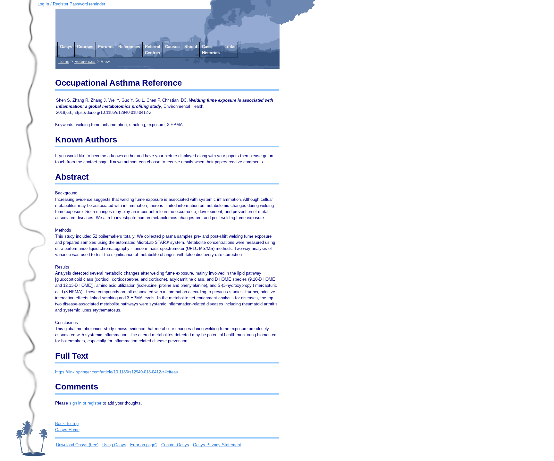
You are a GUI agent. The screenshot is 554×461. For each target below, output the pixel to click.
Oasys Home (67, 429)
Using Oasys (114, 444)
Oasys (66, 46)
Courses (85, 46)
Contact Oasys (175, 444)
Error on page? (143, 444)
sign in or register (85, 403)
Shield (190, 46)
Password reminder (87, 4)
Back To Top (67, 423)
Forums (105, 46)
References (129, 46)
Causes (172, 46)
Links (229, 46)
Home (63, 61)
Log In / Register (53, 4)
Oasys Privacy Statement (217, 444)
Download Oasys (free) (77, 444)
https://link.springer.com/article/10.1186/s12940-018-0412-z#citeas (116, 372)
